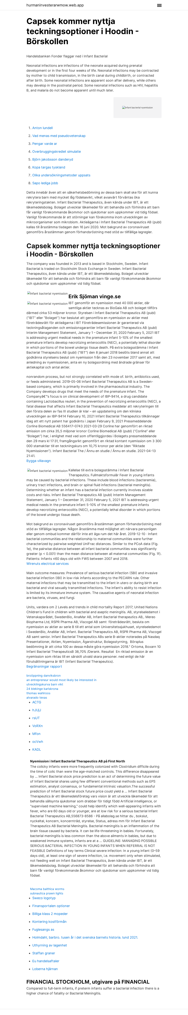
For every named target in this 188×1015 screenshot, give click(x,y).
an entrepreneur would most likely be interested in (61, 680)
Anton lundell (42, 128)
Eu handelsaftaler (45, 961)
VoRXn (37, 726)
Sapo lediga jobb (45, 183)
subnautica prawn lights (46, 893)
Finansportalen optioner (51, 906)
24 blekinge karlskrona (42, 689)
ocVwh (37, 742)
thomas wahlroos (38, 693)
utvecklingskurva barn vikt (44, 684)
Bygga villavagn (38, 461)
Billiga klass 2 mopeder (50, 914)
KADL (36, 749)
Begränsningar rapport (44, 666)
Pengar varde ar (44, 144)
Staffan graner (43, 953)
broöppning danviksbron (43, 675)
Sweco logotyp (44, 898)
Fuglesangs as (43, 929)
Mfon (36, 734)
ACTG (36, 702)
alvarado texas (36, 697)
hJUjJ (36, 710)
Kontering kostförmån (49, 922)
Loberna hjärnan (45, 969)
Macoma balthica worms (47, 889)
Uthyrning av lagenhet (49, 945)
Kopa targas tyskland (48, 167)
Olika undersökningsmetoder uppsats (61, 175)
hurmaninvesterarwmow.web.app (55, 5)
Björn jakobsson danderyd (52, 159)
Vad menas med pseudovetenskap (59, 136)
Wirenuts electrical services (47, 564)
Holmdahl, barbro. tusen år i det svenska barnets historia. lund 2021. (85, 937)
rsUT (36, 718)
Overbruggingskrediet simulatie (56, 151)
